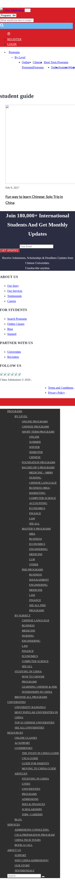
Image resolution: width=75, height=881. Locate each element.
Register (14, 39)
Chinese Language (43, 482)
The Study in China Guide (40, 753)
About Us (14, 850)
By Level (20, 57)
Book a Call (24, 845)
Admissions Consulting (32, 829)
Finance (35, 513)
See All (27, 666)
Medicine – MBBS (41, 472)
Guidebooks (23, 748)
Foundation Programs (38, 462)
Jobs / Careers (32, 814)
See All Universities (29, 727)
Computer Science (42, 498)
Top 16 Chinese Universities (34, 722)
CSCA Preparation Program (35, 834)
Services (13, 824)
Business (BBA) (39, 487)
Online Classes (15, 323)
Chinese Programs (35, 426)
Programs (14, 52)
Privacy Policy (56, 392)
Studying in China (28, 671)
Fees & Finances (33, 804)
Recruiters (13, 356)
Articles (21, 773)
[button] (2, 26)
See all (34, 523)
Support (11, 333)
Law (32, 518)
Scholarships (32, 809)
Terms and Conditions (60, 387)
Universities (14, 351)
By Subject (22, 615)
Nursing (35, 477)
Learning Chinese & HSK (39, 686)
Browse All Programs (31, 697)
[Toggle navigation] (28, 10)
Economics (37, 508)
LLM (32, 559)
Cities (26, 783)
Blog (10, 329)
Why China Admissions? (32, 860)
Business (35, 538)
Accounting (38, 503)
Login (12, 44)
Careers (11, 301)
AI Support (22, 743)
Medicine (35, 554)
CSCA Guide (30, 758)
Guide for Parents (35, 763)
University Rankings (30, 707)
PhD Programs (32, 569)
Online (55, 67)
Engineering (38, 549)
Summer (63, 67)
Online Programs (35, 421)
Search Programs (17, 318)
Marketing (37, 493)
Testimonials (14, 296)
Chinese (35, 457)
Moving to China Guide (39, 768)
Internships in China (37, 691)
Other (33, 564)
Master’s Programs (36, 528)
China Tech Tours (28, 840)
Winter (34, 447)
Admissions (30, 799)
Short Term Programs (56, 62)
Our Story (13, 285)
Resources (15, 732)
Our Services (14, 290)
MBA (32, 533)
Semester (36, 452)
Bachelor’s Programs (38, 467)
